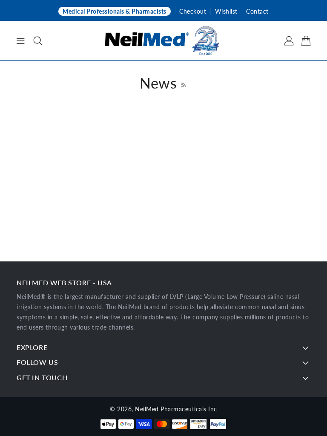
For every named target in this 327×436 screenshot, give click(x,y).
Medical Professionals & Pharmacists (114, 11)
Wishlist (226, 11)
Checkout (192, 11)
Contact (257, 11)
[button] (37, 40)
